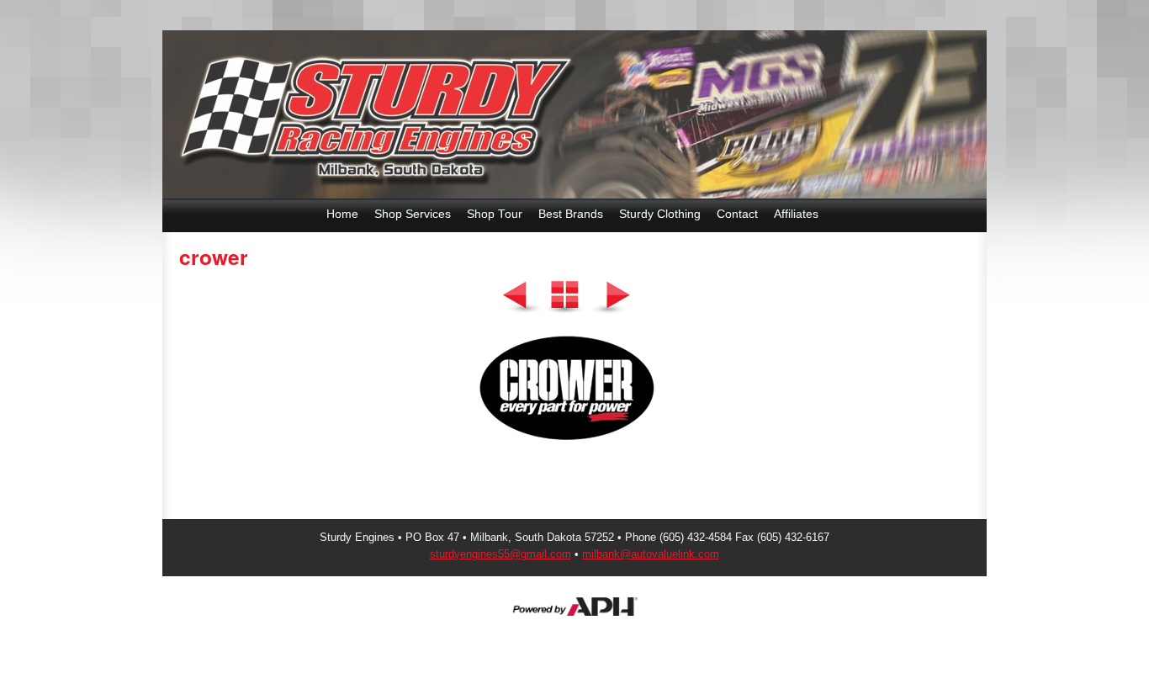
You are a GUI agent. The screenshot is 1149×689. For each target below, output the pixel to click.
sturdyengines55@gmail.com (500, 554)
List (565, 298)
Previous (522, 298)
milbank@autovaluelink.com (650, 554)
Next (610, 298)
